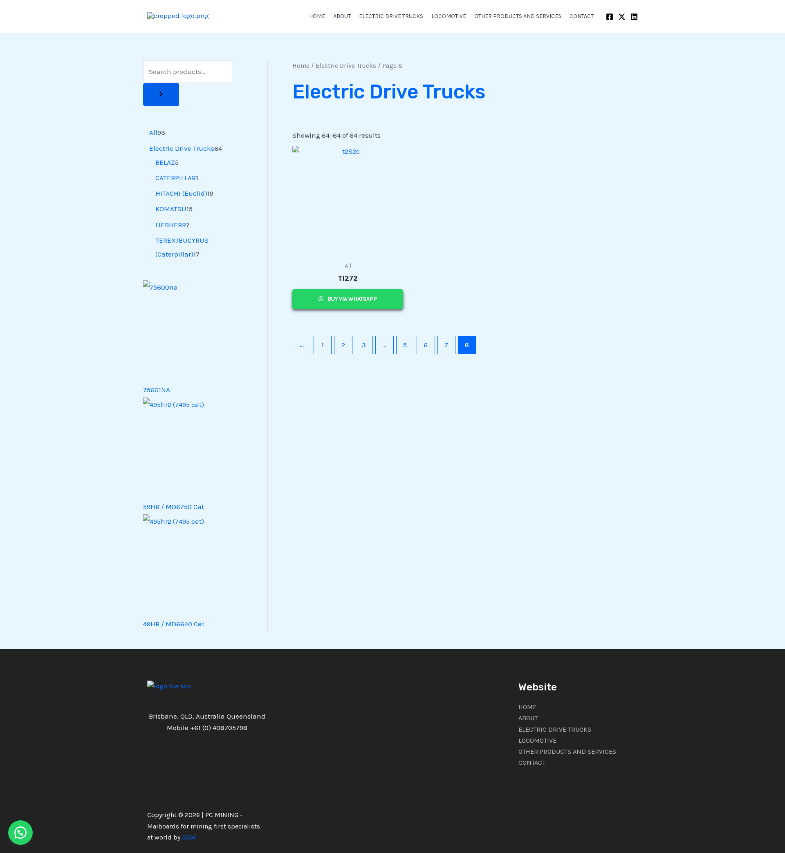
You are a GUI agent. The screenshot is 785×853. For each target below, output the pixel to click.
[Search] (161, 94)
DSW (189, 837)
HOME (317, 16)
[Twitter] (622, 16)
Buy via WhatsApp (351, 298)
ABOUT (342, 16)
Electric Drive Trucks (346, 65)
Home (301, 65)
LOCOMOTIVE (448, 16)
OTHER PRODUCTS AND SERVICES (517, 16)
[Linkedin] (634, 16)
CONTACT (582, 16)
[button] (20, 832)
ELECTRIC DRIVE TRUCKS (391, 16)
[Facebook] (609, 16)
